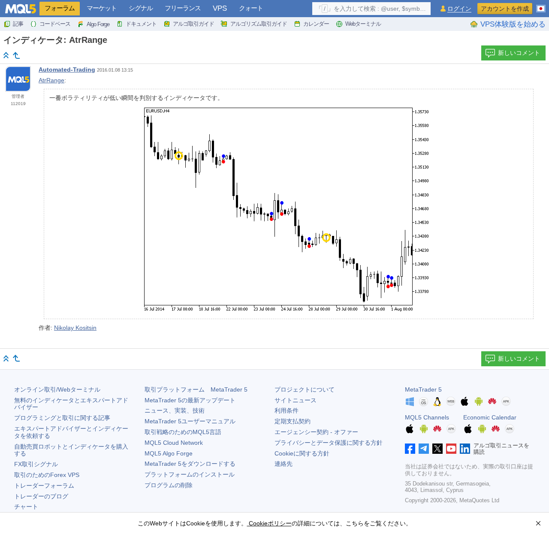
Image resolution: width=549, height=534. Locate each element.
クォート (251, 8)
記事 (18, 24)
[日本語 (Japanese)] (541, 5)
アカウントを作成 (505, 8)
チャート (26, 506)
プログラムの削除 (169, 485)
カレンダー (316, 24)
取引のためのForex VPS (46, 474)
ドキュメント (141, 24)
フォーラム (60, 8)
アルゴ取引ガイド (193, 24)
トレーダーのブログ (41, 496)
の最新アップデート (190, 400)
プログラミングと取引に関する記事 (62, 417)
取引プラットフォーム (196, 389)
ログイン (459, 9)
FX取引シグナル (36, 464)
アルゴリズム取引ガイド (258, 24)
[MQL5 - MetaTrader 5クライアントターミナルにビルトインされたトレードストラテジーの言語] (20, 9)
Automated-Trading (67, 69)
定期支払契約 (292, 421)
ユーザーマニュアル (190, 421)
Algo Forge (98, 24)
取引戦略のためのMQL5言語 (183, 431)
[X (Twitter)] (437, 448)
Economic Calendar (489, 417)
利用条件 (286, 410)
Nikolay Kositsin (75, 327)
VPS (220, 8)
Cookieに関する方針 (301, 453)
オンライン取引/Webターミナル (57, 389)
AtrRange (51, 80)
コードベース (54, 24)
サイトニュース (295, 400)
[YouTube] (451, 448)
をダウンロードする (190, 463)
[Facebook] (410, 448)
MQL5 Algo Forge (169, 453)
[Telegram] (424, 448)
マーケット (102, 8)
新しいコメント (519, 52)
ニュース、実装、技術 (175, 410)
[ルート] (6, 55)
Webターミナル (363, 24)
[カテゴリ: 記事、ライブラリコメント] (16, 55)
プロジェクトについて (304, 389)
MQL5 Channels (427, 417)
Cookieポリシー (269, 523)
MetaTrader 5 (423, 389)
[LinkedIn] (465, 448)
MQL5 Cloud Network (174, 442)
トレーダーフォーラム (44, 485)
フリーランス (183, 8)
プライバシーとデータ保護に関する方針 (328, 442)
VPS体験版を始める (513, 24)
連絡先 (283, 463)
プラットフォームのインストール (190, 474)
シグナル (141, 8)
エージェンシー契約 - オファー (316, 431)
